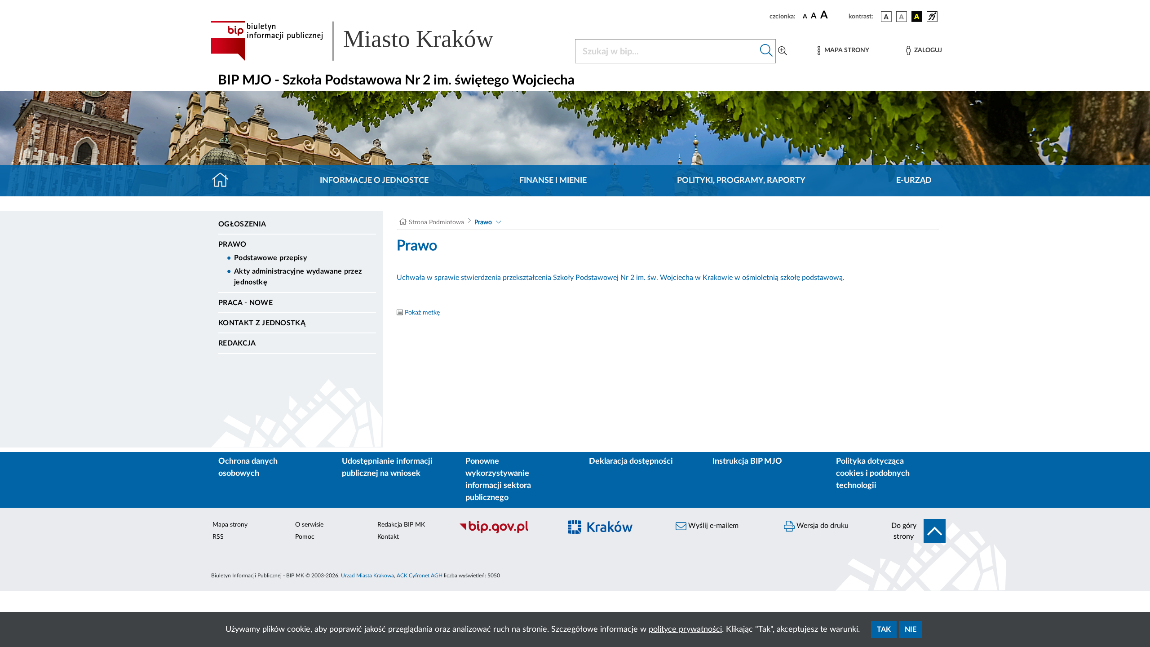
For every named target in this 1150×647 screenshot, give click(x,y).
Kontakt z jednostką (261, 323)
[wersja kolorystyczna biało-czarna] (901, 16)
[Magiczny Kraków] (613, 532)
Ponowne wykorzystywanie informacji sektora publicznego (498, 479)
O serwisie (309, 525)
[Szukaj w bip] (766, 51)
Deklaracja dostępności (631, 461)
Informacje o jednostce (374, 181)
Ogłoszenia (242, 224)
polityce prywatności (685, 629)
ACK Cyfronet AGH (419, 575)
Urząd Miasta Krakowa (367, 575)
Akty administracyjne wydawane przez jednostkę (298, 277)
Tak (884, 629)
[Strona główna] (224, 180)
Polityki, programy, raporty (741, 181)
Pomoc (304, 537)
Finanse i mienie (553, 181)
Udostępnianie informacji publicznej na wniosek (387, 467)
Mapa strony (230, 525)
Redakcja (237, 343)
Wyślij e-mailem (712, 525)
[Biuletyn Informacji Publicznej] (505, 532)
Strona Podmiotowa (436, 222)
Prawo (232, 244)
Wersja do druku (822, 525)
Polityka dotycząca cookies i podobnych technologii (873, 473)
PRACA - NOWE (245, 302)
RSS (218, 537)
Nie (910, 629)
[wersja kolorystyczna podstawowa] (886, 16)
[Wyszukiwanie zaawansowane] (782, 51)
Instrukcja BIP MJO (747, 461)
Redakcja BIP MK (401, 525)
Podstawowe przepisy (270, 257)
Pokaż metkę (422, 313)
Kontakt (388, 537)
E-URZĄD (914, 181)
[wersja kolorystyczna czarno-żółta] (917, 16)
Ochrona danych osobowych (248, 467)
